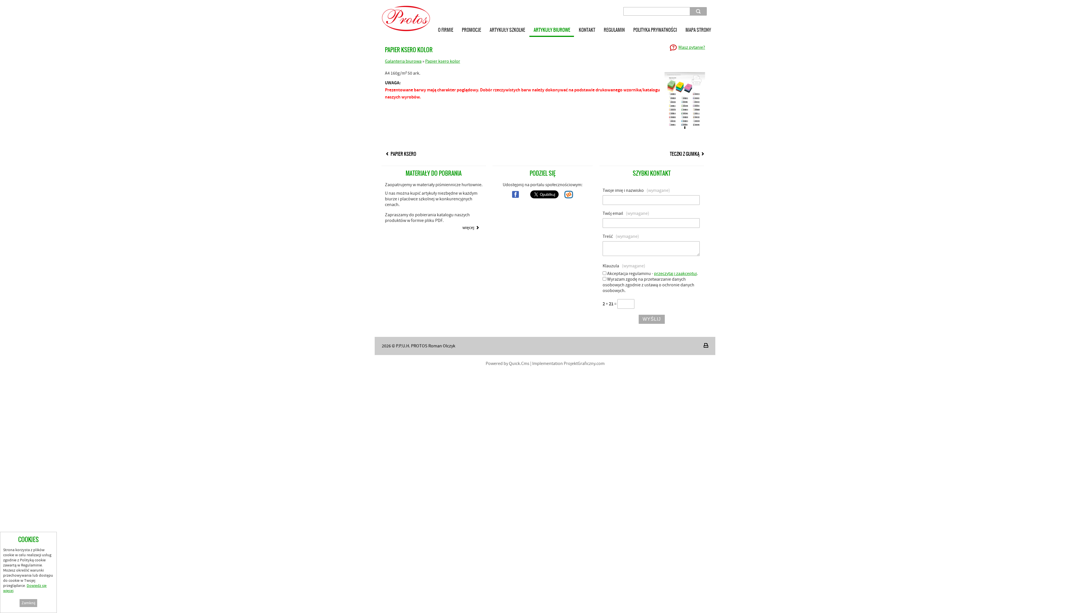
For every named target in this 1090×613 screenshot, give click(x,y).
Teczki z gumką (684, 154)
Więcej (468, 227)
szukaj (699, 11)
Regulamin (614, 29)
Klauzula (624, 266)
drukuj (706, 345)
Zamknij (28, 603)
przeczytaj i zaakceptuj (675, 273)
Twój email (626, 213)
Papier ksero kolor (442, 61)
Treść (621, 236)
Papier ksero (403, 154)
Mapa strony (698, 29)
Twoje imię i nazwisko (636, 190)
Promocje (471, 29)
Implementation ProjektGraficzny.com (568, 363)
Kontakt (587, 29)
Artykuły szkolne (507, 29)
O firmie (445, 29)
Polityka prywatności (655, 29)
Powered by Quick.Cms (507, 363)
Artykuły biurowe (552, 29)
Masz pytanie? (691, 47)
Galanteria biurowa (403, 61)
